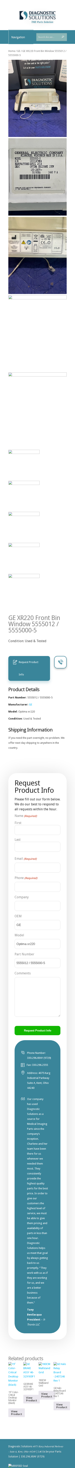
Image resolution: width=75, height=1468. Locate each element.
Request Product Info (28, 668)
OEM (18, 916)
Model (19, 935)
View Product (16, 1413)
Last (18, 840)
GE (18, 51)
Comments (23, 973)
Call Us (60, 662)
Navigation (18, 37)
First (18, 823)
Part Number (24, 954)
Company (22, 897)
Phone (26, 878)
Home (11, 51)
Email (26, 859)
